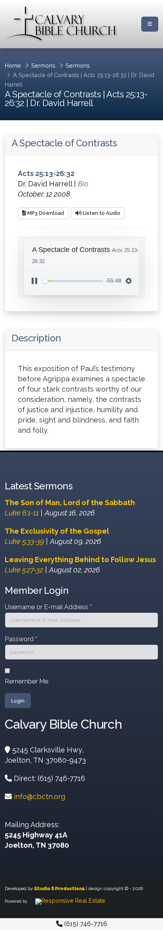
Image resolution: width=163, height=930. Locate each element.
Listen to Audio (101, 213)
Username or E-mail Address (48, 607)
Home (13, 65)
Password (21, 639)
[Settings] (128, 281)
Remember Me (26, 681)
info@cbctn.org (39, 796)
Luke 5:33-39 (24, 541)
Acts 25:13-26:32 (105, 75)
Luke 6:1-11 (22, 513)
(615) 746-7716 (85, 924)
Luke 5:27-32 (24, 570)
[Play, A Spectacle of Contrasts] (34, 281)
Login (18, 701)
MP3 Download (45, 213)
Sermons (43, 65)
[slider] (73, 281)
